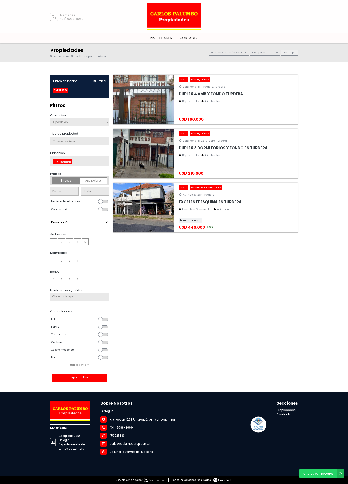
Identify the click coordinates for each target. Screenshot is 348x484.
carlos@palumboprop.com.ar (130, 444)
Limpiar (101, 81)
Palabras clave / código (66, 290)
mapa (291, 52)
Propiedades (161, 38)
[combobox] (79, 141)
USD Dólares (93, 181)
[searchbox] (81, 141)
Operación (58, 115)
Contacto (189, 38)
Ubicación (57, 153)
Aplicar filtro (79, 377)
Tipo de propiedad (64, 133)
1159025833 (117, 436)
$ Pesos (66, 181)
